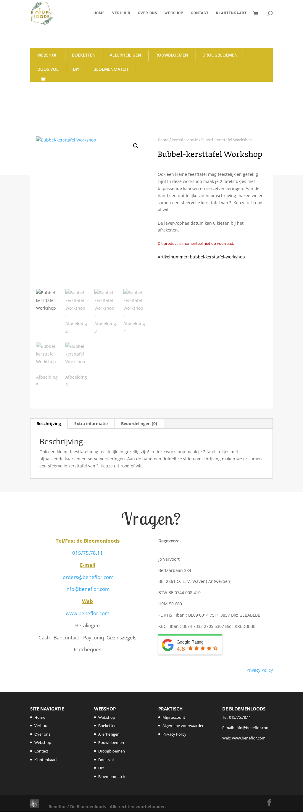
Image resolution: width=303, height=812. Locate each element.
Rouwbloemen (171, 55)
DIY (76, 69)
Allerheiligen (125, 55)
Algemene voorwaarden (183, 725)
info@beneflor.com (87, 589)
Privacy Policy (259, 670)
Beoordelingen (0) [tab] (139, 423)
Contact (200, 13)
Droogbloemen (220, 55)
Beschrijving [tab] (48, 423)
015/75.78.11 (87, 552)
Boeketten (84, 55)
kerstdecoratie (185, 139)
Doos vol (48, 69)
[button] (135, 146)
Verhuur (121, 13)
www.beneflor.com (87, 613)
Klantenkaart (231, 13)
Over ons (147, 13)
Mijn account (173, 717)
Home (99, 13)
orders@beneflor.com (88, 577)
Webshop (174, 13)
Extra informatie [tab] (91, 423)
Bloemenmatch (111, 69)
